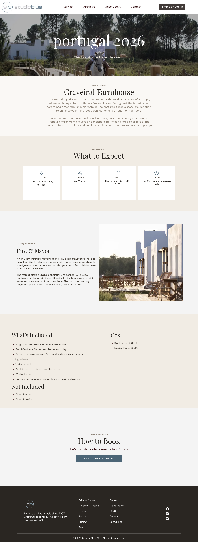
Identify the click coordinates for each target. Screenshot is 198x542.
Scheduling (116, 521)
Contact (114, 500)
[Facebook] (167, 508)
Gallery (114, 516)
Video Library (117, 505)
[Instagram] (167, 513)
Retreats (84, 516)
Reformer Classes (89, 505)
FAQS (113, 511)
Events (82, 511)
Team (82, 527)
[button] (68, 7)
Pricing (83, 521)
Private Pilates (87, 500)
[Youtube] (167, 518)
